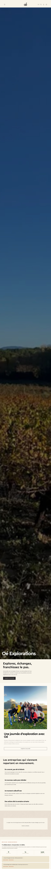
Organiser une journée (9, 678)
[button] (4, 4)
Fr (38, 4)
